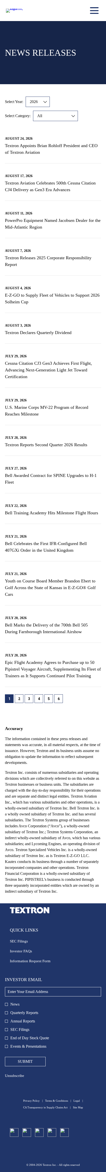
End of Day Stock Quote (29, 1038)
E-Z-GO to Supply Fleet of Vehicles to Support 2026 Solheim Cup (52, 298)
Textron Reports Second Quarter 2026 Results (46, 444)
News (14, 1004)
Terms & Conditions (56, 1101)
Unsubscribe (14, 1076)
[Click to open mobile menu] (94, 10)
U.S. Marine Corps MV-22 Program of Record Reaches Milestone (46, 411)
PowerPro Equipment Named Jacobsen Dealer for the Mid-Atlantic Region (53, 224)
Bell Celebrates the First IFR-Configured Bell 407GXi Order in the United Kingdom (46, 547)
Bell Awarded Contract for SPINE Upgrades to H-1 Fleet (51, 479)
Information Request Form (36, 962)
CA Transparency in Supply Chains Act (45, 1108)
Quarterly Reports (24, 1013)
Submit (25, 1061)
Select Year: (14, 102)
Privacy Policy (31, 1101)
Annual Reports (22, 1021)
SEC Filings (25, 942)
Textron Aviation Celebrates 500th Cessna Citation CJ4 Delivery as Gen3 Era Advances (50, 186)
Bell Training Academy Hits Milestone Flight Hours (51, 512)
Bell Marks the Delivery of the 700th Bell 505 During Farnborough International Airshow (46, 628)
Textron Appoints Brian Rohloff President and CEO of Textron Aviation (51, 149)
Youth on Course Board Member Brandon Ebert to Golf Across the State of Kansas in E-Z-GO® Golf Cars (50, 587)
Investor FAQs (27, 952)
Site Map (78, 1108)
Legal (76, 1101)
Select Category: (18, 116)
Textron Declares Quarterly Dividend (38, 332)
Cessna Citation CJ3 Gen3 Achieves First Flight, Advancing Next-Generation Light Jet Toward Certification (48, 370)
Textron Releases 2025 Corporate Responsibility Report (48, 261)
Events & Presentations (28, 1046)
